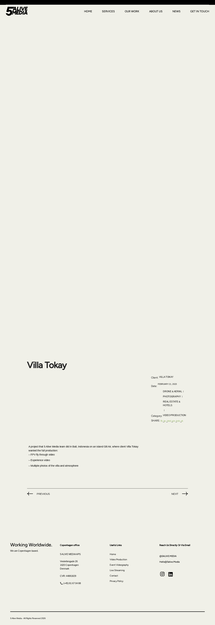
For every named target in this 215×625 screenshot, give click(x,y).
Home (113, 554)
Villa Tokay (166, 377)
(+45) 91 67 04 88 (72, 583)
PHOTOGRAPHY (172, 396)
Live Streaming (117, 570)
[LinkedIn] (170, 576)
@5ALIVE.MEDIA (167, 556)
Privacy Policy (116, 581)
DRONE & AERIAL (172, 391)
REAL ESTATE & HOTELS (171, 403)
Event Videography (119, 564)
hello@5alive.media (169, 561)
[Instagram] (162, 576)
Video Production (174, 415)
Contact (114, 575)
